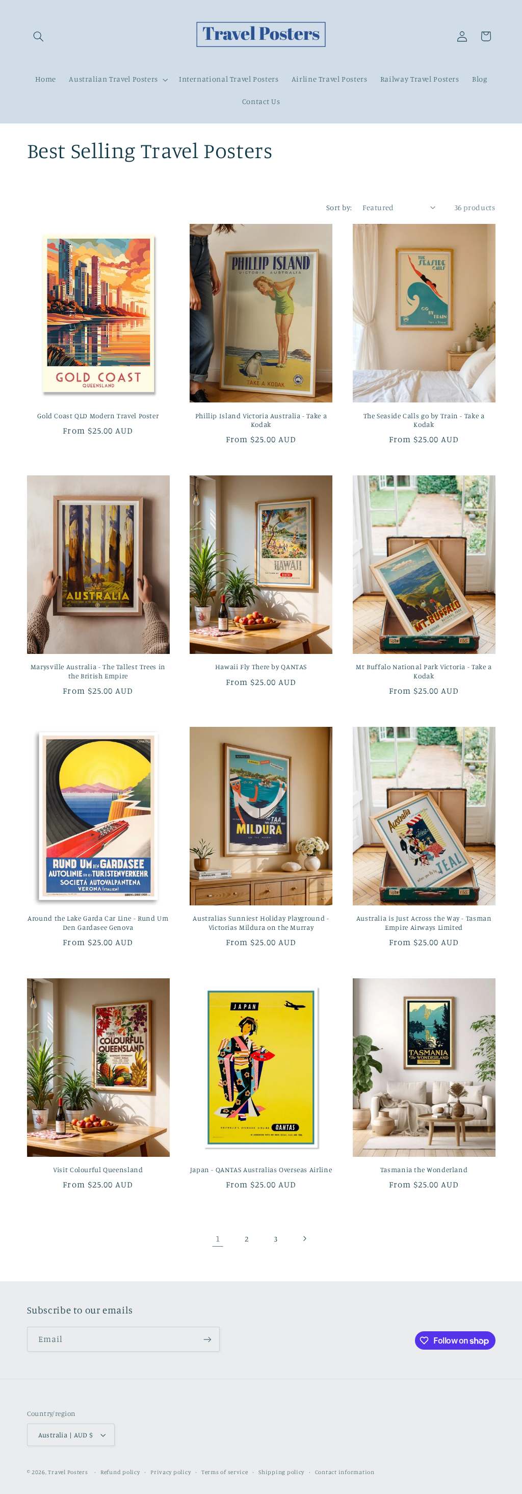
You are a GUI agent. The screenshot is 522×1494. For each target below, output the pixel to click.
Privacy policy (170, 1472)
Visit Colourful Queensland (98, 1170)
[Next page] (304, 1238)
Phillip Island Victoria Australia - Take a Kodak (261, 420)
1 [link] (218, 1238)
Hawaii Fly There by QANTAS (261, 667)
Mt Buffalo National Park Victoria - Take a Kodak (423, 671)
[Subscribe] (207, 1339)
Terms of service (224, 1472)
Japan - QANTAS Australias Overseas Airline (261, 1170)
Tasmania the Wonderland (424, 1170)
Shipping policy (281, 1472)
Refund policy (120, 1472)
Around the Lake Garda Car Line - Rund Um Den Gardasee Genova (98, 922)
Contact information (345, 1472)
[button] (38, 36)
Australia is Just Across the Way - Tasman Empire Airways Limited (424, 922)
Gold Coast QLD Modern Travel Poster (98, 416)
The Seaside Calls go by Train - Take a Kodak (424, 420)
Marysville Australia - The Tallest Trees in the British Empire (98, 671)
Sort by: (339, 207)
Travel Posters (68, 1472)
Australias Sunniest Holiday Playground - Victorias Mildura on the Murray (261, 922)
